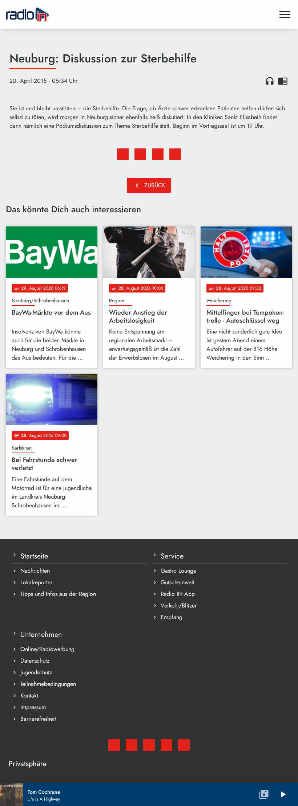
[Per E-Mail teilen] (175, 154)
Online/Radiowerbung (47, 649)
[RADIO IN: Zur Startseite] (140, 14)
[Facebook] (131, 745)
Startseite (34, 556)
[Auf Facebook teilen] (123, 154)
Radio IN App (178, 594)
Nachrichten (35, 570)
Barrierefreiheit (38, 719)
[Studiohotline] (184, 745)
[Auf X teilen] (140, 154)
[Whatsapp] (166, 745)
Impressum (33, 707)
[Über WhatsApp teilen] (158, 154)
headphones (270, 81)
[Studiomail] (114, 745)
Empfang (171, 617)
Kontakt (29, 695)
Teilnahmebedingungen (48, 684)
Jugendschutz (36, 672)
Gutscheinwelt (177, 582)
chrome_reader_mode (283, 81)
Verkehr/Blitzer (179, 605)
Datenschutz (34, 660)
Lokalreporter (36, 582)
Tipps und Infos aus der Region (58, 594)
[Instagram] (149, 745)
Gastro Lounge (178, 570)
